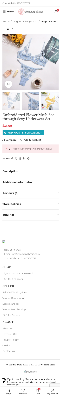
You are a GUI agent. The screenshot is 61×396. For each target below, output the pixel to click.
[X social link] (16, 158)
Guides (6, 345)
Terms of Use (9, 334)
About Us (7, 328)
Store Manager (10, 303)
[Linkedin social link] (24, 158)
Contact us (8, 351)
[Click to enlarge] (8, 84)
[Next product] (12, 29)
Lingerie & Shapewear (25, 21)
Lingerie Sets (48, 21)
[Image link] (12, 242)
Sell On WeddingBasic (15, 292)
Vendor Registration (13, 298)
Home (5, 21)
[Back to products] (8, 29)
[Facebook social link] (12, 158)
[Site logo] (30, 11)
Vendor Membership (14, 309)
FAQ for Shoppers (12, 279)
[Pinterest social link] (20, 158)
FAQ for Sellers (11, 315)
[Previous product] (4, 29)
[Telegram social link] (28, 158)
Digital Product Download (17, 273)
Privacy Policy (10, 339)
